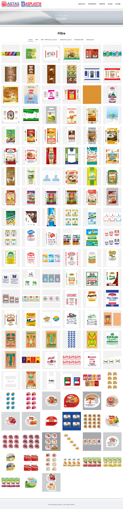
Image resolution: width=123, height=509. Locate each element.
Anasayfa (58, 15)
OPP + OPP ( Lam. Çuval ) (49, 40)
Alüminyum (90, 40)
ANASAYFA (81, 4)
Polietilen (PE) (78, 40)
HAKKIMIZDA (92, 4)
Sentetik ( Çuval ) (65, 40)
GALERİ (110, 4)
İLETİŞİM (117, 4)
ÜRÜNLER (102, 4)
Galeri (66, 15)
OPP (36, 40)
